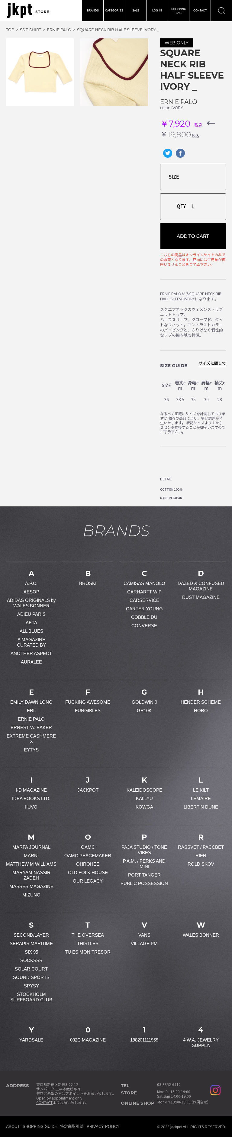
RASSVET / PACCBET (201, 847)
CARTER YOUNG (144, 608)
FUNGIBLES (88, 710)
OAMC (88, 847)
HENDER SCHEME (201, 702)
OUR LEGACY (88, 880)
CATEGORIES (114, 10)
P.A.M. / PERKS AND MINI (144, 863)
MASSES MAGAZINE (31, 886)
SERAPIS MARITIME (31, 943)
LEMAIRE (201, 798)
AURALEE (31, 661)
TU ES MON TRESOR (88, 951)
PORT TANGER (144, 874)
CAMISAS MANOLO (144, 583)
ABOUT (13, 1126)
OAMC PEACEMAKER (87, 855)
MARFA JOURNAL (31, 847)
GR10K (144, 710)
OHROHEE (87, 864)
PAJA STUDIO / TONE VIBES (144, 850)
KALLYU (144, 798)
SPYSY (31, 985)
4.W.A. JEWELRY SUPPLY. (201, 1042)
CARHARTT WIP (144, 591)
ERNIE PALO (178, 101)
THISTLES (87, 943)
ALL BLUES (31, 631)
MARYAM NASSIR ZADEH (31, 875)
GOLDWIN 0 (144, 702)
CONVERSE (144, 625)
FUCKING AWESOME (87, 702)
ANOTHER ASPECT (31, 653)
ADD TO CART (193, 236)
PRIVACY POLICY (103, 1126)
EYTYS (31, 749)
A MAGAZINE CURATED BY (31, 642)
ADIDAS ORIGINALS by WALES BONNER (31, 603)
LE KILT (201, 790)
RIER (200, 855)
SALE (135, 10)
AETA (31, 622)
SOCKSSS (31, 960)
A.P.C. (31, 583)
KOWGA (144, 806)
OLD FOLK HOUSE (88, 872)
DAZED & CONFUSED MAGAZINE (201, 586)
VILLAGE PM (144, 943)
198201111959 (144, 1039)
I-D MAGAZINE (31, 790)
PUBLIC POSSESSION (144, 883)
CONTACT (200, 10)
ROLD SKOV (201, 864)
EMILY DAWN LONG (31, 702)
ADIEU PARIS (31, 614)
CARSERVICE (144, 600)
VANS (144, 935)
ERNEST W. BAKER (31, 727)
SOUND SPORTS (31, 977)
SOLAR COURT (31, 968)
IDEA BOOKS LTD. (31, 798)
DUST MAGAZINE (201, 597)
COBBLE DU (144, 617)
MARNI (31, 855)
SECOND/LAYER (31, 935)
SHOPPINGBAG (178, 11)
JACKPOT (87, 790)
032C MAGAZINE (88, 1039)
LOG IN (157, 10)
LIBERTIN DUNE (201, 806)
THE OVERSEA (88, 935)
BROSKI (87, 583)
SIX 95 (31, 951)
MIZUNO (31, 894)
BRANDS (93, 10)
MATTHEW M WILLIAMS (31, 864)
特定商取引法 (72, 1126)
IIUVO (31, 806)
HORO (201, 710)
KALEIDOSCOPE (144, 790)
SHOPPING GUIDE (40, 1126)
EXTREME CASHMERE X (31, 738)
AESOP (31, 591)
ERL (31, 710)
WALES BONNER (201, 935)
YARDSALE (31, 1039)
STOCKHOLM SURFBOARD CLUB (31, 997)
